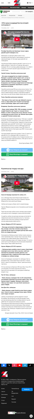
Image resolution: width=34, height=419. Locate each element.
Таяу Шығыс (4, 7)
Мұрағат (13, 399)
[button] (2, 2)
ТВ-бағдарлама (14, 392)
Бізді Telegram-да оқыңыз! (19, 150)
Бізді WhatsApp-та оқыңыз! (19, 154)
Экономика (4, 394)
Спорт (3, 400)
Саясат (3, 391)
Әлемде (24, 7)
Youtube (13, 402)
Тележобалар (15, 388)
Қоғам (3, 388)
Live (12, 396)
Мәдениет (4, 403)
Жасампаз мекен (15, 7)
